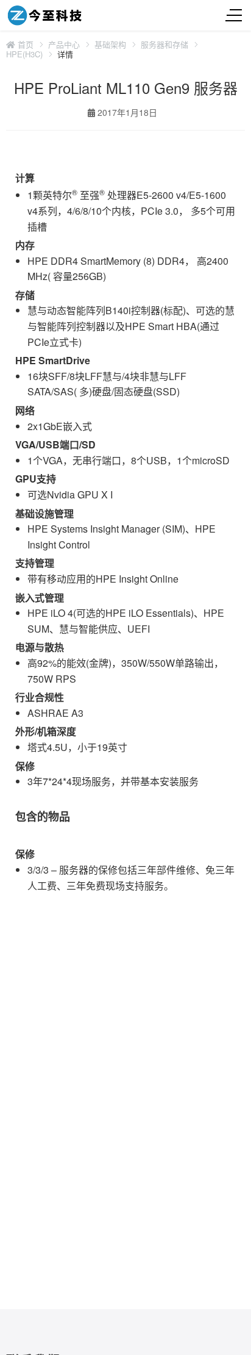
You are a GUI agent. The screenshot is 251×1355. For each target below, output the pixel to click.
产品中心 (64, 44)
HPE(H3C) (24, 54)
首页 (24, 44)
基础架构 (110, 44)
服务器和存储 (164, 44)
